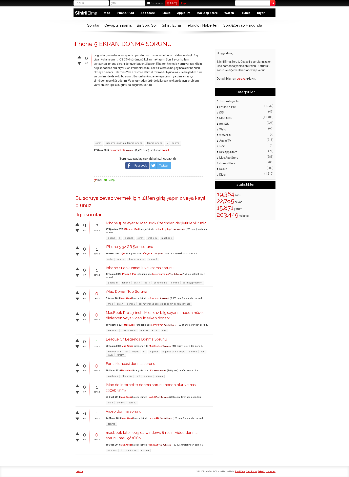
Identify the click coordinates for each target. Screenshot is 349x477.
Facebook (141, 165)
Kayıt (184, 3)
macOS (224, 123)
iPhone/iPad (125, 13)
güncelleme (160, 282)
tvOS (222, 146)
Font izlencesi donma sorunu (130, 363)
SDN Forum (251, 471)
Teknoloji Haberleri (202, 25)
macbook (166, 238)
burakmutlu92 (117, 150)
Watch (229, 13)
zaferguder (147, 253)
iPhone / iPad (131, 229)
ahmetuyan (157, 325)
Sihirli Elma (171, 25)
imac (110, 304)
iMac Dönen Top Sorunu (126, 291)
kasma (159, 376)
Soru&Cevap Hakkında (242, 25)
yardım (120, 355)
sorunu (132, 402)
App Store (148, 13)
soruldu (166, 150)
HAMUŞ (152, 397)
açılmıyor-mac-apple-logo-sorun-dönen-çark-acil (164, 304)
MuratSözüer (156, 346)
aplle (110, 259)
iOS (221, 112)
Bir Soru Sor (147, 25)
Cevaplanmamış (118, 25)
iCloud (166, 13)
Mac (107, 13)
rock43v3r (153, 445)
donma (175, 143)
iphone (111, 238)
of (144, 351)
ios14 (147, 282)
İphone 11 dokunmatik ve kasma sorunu (139, 268)
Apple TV (225, 140)
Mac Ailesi (126, 298)
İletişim (79, 471)
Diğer (261, 13)
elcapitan (127, 376)
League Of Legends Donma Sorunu (136, 339)
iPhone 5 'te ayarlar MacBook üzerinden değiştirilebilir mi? (156, 223)
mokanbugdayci (163, 229)
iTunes (245, 13)
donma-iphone (154, 143)
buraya (241, 78)
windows (112, 450)
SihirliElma (240, 471)
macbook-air (114, 351)
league (135, 351)
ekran (98, 143)
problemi (152, 238)
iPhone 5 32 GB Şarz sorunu (129, 247)
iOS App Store (228, 152)
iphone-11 (112, 282)
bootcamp (131, 450)
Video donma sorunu (123, 411)
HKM (150, 370)
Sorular (93, 25)
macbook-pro (129, 330)
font (138, 376)
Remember (157, 3)
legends (153, 351)
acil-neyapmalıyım (192, 282)
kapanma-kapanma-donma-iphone (123, 143)
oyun (110, 355)
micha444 (154, 418)
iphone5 (128, 238)
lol (126, 351)
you (203, 351)
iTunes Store (227, 163)
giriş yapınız (169, 198)
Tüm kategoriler (229, 101)
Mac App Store (207, 13)
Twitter (163, 165)
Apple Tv (183, 13)
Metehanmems (160, 274)
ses (164, 330)
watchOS (225, 135)
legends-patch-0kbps (173, 351)
